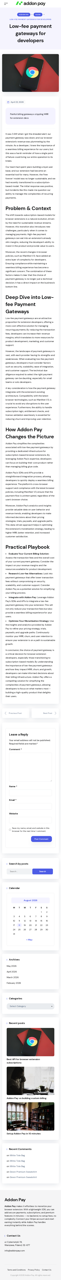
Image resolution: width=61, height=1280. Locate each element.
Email (12, 800)
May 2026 (11, 966)
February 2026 (14, 983)
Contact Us (46, 1270)
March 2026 (13, 977)
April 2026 (12, 971)
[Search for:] (22, 871)
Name (13, 786)
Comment (15, 749)
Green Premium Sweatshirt (23, 1171)
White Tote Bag (17, 1155)
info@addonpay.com (15, 1250)
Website (13, 813)
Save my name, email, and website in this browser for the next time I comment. (30, 829)
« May (29, 939)
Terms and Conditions (16, 1270)
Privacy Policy (34, 1270)
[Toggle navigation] (6, 4)
